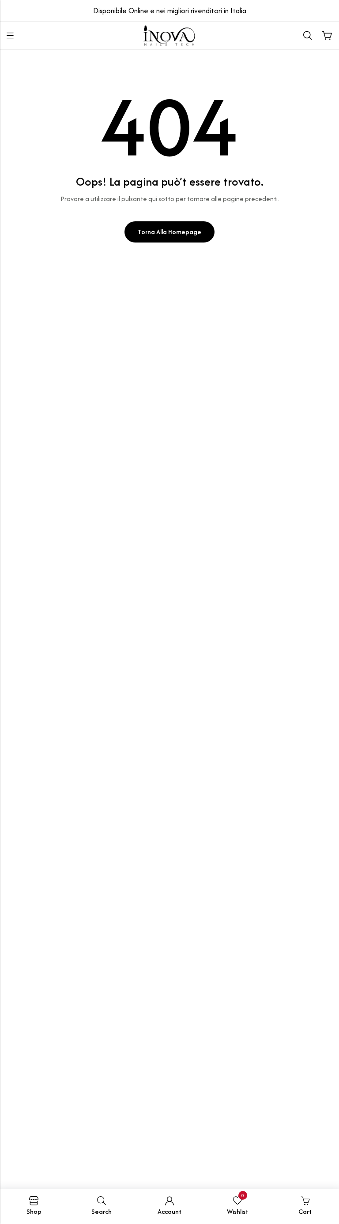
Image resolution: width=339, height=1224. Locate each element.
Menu (10, 36)
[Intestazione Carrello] (327, 35)
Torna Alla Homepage (169, 231)
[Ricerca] (307, 36)
